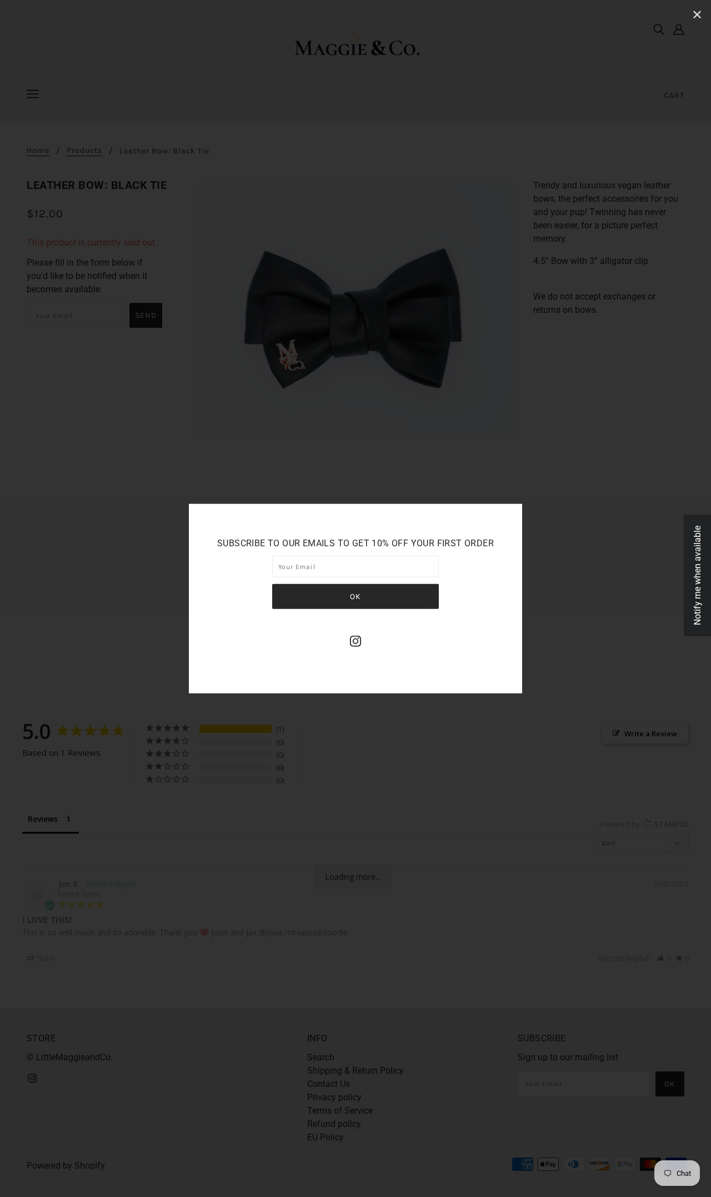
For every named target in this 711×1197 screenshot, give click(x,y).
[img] (355, 641)
